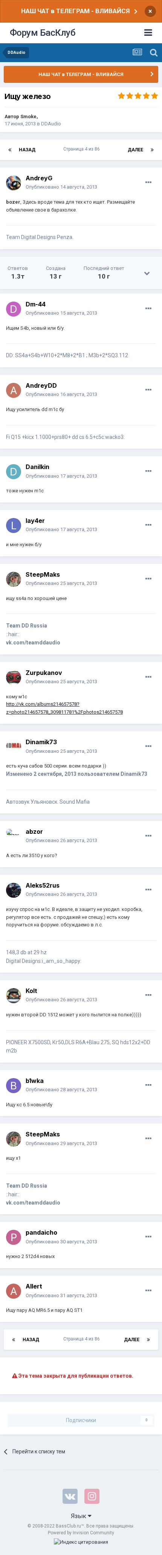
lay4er (35, 520)
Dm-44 (36, 304)
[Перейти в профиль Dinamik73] (13, 746)
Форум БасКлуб (43, 32)
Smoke (28, 116)
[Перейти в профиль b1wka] (13, 1085)
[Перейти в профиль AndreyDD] (13, 390)
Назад (27, 149)
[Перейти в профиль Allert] (13, 1291)
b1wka (35, 1080)
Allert (34, 1286)
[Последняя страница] (152, 149)
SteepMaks (43, 574)
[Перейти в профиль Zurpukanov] (13, 677)
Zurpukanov (44, 672)
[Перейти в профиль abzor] (13, 836)
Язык (79, 1516)
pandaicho (41, 1232)
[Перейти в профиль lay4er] (13, 525)
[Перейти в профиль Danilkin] (13, 471)
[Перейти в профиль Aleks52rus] (13, 890)
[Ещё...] (148, 182)
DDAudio (51, 123)
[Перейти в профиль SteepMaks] (13, 579)
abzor (34, 831)
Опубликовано (61, 187)
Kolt (31, 991)
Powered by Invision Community (81, 1532)
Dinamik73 (41, 742)
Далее (135, 149)
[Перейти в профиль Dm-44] (13, 309)
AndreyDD (41, 385)
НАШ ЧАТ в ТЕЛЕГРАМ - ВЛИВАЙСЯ (75, 11)
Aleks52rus (43, 885)
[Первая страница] (10, 149)
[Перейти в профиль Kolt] (13, 995)
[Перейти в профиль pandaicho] (13, 1237)
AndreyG (39, 178)
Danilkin (37, 467)
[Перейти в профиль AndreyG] (13, 182)
